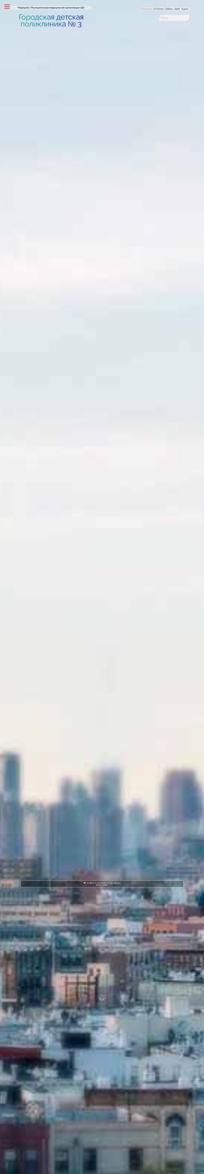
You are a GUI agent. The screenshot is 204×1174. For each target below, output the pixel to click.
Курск (184, 8)
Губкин (168, 8)
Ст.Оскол (158, 8)
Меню (7, 7)
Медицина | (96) (51, 8)
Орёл (177, 8)
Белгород (146, 8)
